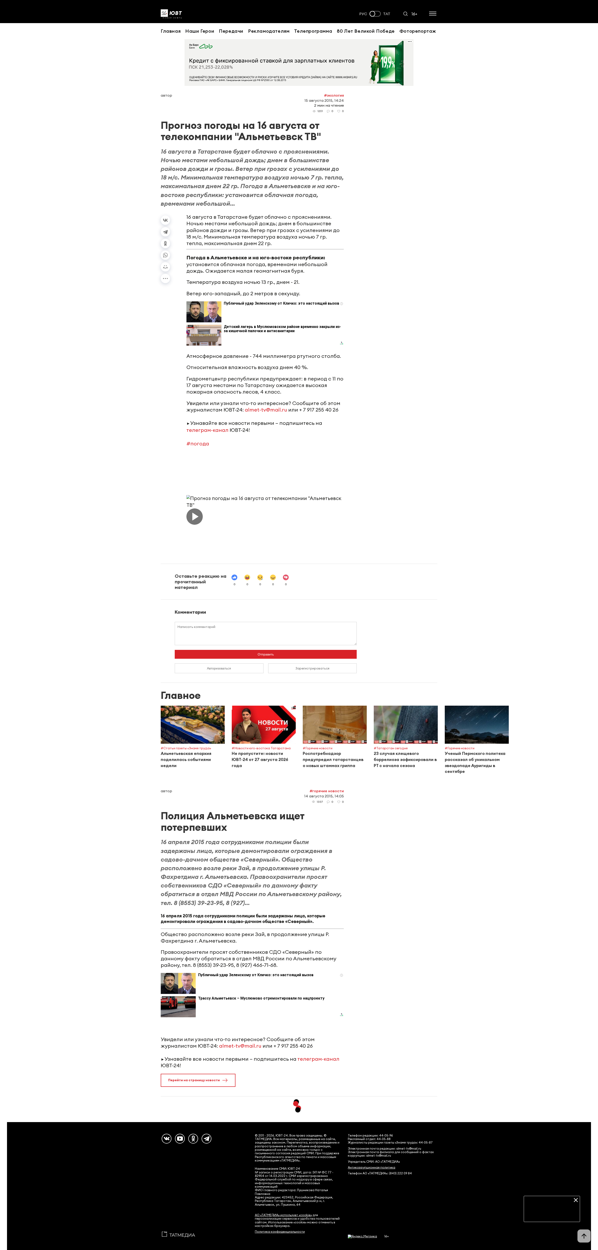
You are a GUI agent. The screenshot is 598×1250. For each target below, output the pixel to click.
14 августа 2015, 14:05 (324, 796)
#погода (197, 443)
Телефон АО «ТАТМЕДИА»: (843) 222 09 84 (380, 1173)
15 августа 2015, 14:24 (324, 100)
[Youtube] (180, 1139)
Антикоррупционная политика (371, 1167)
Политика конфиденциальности (280, 1231)
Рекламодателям (268, 31)
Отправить (266, 654)
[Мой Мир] (165, 266)
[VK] (166, 1139)
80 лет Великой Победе (366, 31)
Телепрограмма (313, 31)
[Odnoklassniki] (193, 1139)
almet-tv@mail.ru (266, 409)
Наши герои (199, 31)
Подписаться (552, 1214)
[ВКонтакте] (165, 220)
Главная (171, 31)
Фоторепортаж (417, 31)
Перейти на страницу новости (194, 1080)
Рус (363, 14)
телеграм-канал (207, 430)
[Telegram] (165, 231)
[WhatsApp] (165, 255)
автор (166, 95)
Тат (386, 14)
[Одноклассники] (165, 243)
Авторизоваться (219, 668)
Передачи (231, 31)
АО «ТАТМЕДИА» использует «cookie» (283, 1215)
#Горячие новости (327, 791)
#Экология (334, 95)
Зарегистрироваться (312, 668)
